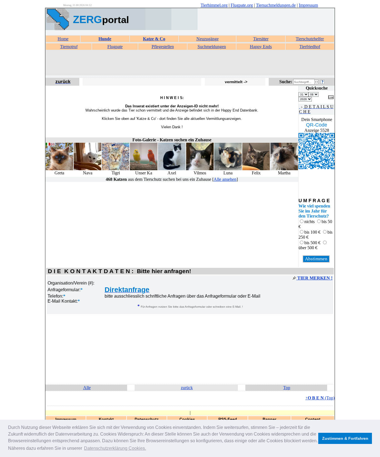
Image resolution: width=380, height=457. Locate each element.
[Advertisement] (190, 62)
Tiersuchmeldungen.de (276, 5)
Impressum (308, 5)
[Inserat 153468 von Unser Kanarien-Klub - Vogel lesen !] (144, 169)
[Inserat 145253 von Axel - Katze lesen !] (172, 169)
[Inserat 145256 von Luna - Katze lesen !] (228, 169)
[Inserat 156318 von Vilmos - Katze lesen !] (200, 169)
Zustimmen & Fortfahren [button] (345, 438)
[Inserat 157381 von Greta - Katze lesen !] (59, 169)
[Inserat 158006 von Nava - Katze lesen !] (87, 169)
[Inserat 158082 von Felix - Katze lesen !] (256, 169)
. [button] (115, 448)
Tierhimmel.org (214, 5)
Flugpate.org (242, 5)
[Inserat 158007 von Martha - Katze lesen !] (284, 169)
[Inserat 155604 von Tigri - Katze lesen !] (116, 169)
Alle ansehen (225, 179)
